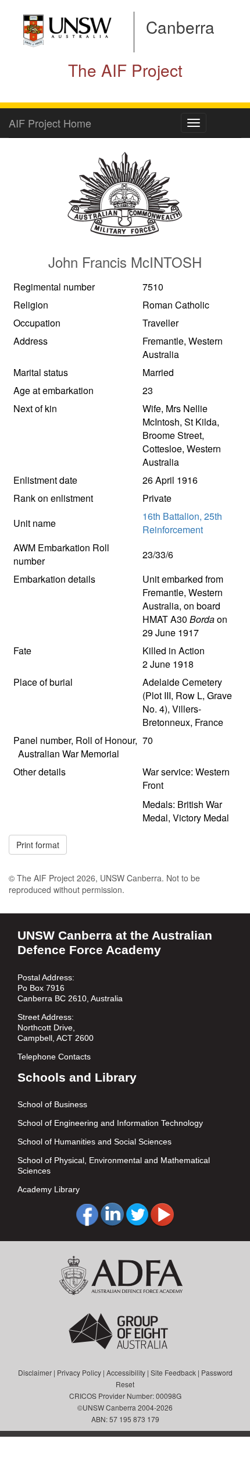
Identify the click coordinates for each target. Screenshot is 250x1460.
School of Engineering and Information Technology (110, 1123)
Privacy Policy (79, 1372)
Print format (37, 845)
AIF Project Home (50, 122)
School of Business (52, 1104)
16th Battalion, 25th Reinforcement (182, 522)
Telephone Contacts (54, 1056)
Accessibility (125, 1372)
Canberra (180, 26)
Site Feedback (173, 1372)
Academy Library (48, 1189)
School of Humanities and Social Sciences (94, 1141)
